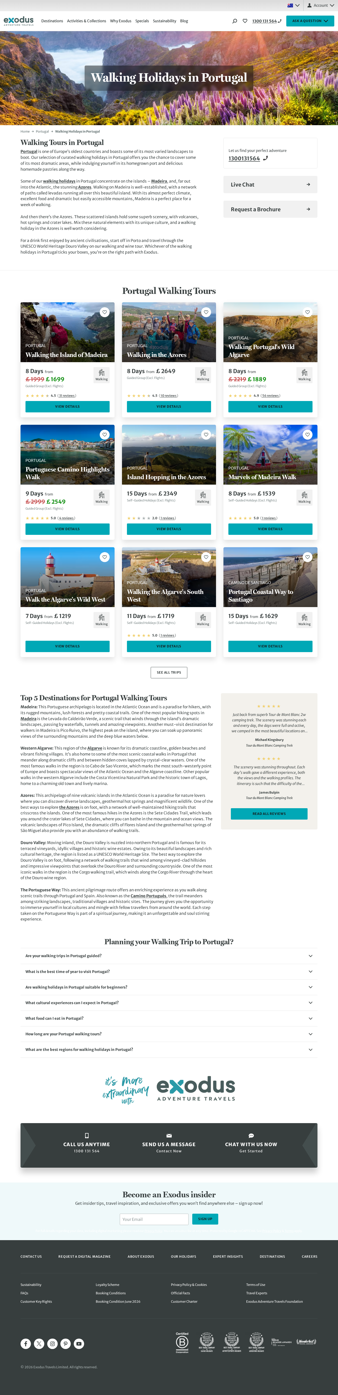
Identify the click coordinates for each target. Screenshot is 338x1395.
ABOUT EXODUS (141, 1256)
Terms (289, 1231)
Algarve (94, 748)
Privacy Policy (271, 1231)
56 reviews (270, 396)
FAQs (24, 1293)
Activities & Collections (86, 21)
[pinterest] (65, 1344)
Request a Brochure (256, 209)
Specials (142, 21)
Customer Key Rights (36, 1302)
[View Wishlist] (246, 21)
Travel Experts (256, 1293)
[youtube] (79, 1344)
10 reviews (168, 396)
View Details (67, 406)
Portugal (42, 131)
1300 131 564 (264, 21)
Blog (184, 21)
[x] (39, 1344)
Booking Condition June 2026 (118, 1302)
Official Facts (180, 1293)
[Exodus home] (18, 21)
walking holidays (59, 181)
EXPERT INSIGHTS (228, 1256)
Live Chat (242, 184)
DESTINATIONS (272, 1256)
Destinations (52, 21)
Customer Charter (184, 1302)
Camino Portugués (148, 895)
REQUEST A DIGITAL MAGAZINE (84, 1256)
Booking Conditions (111, 1293)
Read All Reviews (269, 814)
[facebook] (26, 1344)
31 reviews (67, 396)
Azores (84, 187)
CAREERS (309, 1256)
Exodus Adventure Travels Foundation (274, 1302)
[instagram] (52, 1344)
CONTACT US (31, 1256)
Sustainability (164, 21)
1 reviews (167, 518)
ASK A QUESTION (307, 21)
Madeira (159, 181)
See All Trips (169, 672)
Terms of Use (255, 1285)
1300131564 (244, 158)
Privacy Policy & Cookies (189, 1285)
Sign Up (205, 1219)
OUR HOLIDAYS (183, 1256)
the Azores (69, 807)
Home (25, 131)
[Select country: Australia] (293, 5)
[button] (169, 956)
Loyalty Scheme (107, 1285)
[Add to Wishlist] (105, 312)
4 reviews (66, 518)
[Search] (235, 21)
